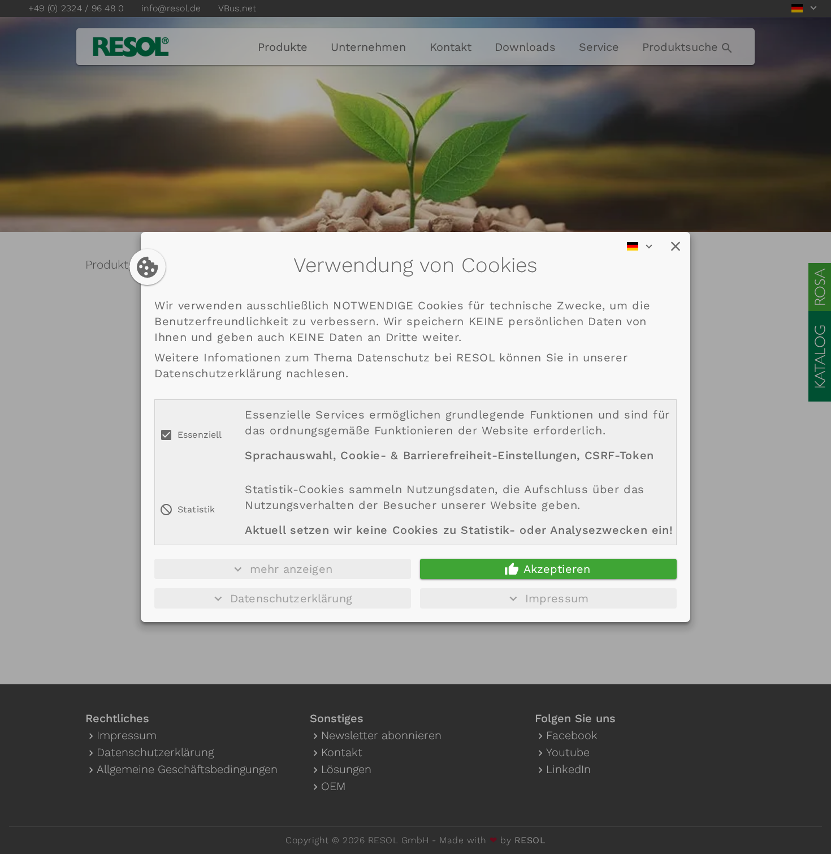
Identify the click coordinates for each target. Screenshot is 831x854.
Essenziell (200, 434)
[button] (675, 247)
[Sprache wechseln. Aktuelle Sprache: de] (643, 247)
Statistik (196, 509)
